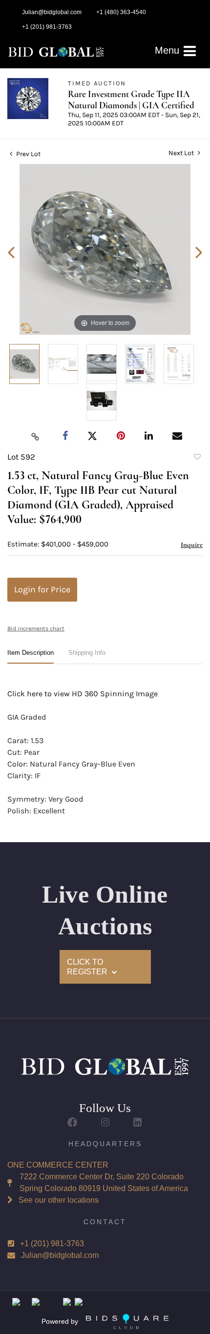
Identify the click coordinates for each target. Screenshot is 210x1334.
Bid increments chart (35, 628)
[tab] (30, 656)
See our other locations (59, 1200)
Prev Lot (28, 154)
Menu (168, 50)
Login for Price (42, 589)
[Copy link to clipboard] (36, 436)
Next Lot (181, 153)
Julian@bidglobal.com (60, 1255)
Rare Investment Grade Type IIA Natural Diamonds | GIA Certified (131, 99)
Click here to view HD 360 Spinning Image (82, 693)
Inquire (192, 544)
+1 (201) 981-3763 (52, 1243)
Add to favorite (197, 458)
